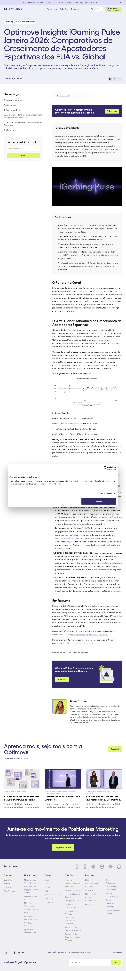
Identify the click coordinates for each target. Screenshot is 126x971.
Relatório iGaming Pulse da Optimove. (89, 634)
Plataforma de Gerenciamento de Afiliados (72, 937)
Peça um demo (63, 847)
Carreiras (7, 887)
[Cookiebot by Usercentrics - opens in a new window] (106, 468)
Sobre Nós (8, 880)
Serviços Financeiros (73, 901)
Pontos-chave (10, 105)
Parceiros (109, 900)
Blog (87, 880)
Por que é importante (13, 100)
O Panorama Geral (12, 110)
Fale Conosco (9, 891)
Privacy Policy (54, 484)
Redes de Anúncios (52, 895)
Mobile (47, 887)
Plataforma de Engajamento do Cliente (31, 890)
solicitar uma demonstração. (79, 643)
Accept (99, 501)
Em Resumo (9, 130)
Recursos (89, 904)
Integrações (49, 902)
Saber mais (112, 111)
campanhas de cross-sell (67, 538)
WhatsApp (49, 898)
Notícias (7, 884)
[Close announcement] (120, 2)
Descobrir (115, 749)
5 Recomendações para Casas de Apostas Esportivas (23, 123)
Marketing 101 (90, 894)
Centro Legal (117, 952)
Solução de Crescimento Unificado (70, 921)
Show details (106, 493)
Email (47, 880)
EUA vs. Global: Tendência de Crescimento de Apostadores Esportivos (23, 116)
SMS (46, 884)
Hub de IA (89, 890)
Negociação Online (72, 890)
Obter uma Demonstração (113, 9)
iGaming (68, 880)
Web (46, 891)
